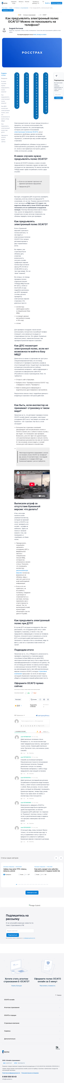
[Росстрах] (5, 1052)
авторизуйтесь (43, 715)
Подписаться (12, 935)
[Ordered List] (30, 726)
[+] (43, 725)
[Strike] (28, 726)
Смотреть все (32, 892)
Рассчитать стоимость (47, 985)
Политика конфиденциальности (11, 1073)
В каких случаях (17, 90)
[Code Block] (37, 726)
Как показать (27, 88)
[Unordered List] (32, 726)
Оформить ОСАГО (8, 10)
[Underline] (26, 726)
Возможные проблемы (37, 96)
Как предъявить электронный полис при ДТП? (5, 128)
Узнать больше (16, 985)
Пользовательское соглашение (30, 1073)
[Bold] (21, 726)
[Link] (39, 726)
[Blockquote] (35, 726)
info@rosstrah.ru (7, 1079)
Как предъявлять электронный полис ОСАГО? (5, 99)
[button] (16, 884)
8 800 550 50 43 (9, 1077)
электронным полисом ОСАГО (26, 132)
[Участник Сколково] (59, 1052)
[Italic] (24, 726)
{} (41, 725)
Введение (4, 78)
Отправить (58, 97)
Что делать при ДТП (46, 93)
